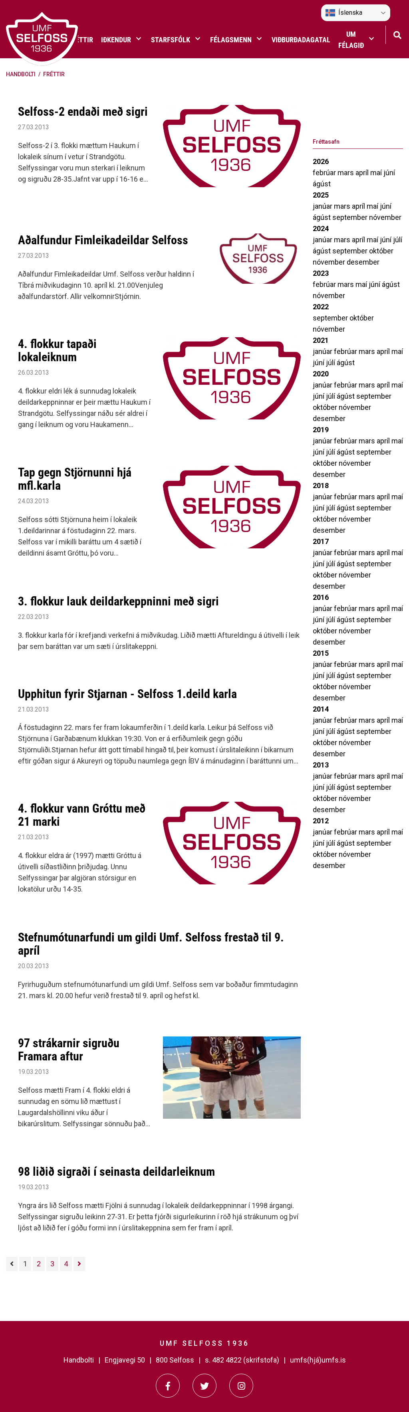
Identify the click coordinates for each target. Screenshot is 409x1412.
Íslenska (350, 12)
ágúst (322, 184)
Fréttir (54, 74)
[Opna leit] (397, 34)
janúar (323, 206)
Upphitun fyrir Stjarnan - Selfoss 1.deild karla (127, 694)
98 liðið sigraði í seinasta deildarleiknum (116, 1172)
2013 (321, 765)
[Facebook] (168, 1386)
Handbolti (21, 74)
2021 (321, 340)
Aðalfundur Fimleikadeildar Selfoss (103, 240)
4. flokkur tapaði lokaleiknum (57, 350)
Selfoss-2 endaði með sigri (83, 112)
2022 (321, 307)
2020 (321, 374)
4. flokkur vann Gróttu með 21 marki (81, 815)
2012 (321, 821)
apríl (362, 172)
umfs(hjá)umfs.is (318, 1360)
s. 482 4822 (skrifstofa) (242, 1360)
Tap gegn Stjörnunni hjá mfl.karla (74, 478)
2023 (321, 273)
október (381, 251)
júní (389, 172)
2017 (321, 541)
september (350, 217)
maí (376, 172)
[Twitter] (204, 1386)
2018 (321, 485)
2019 (321, 429)
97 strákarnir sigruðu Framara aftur (68, 1049)
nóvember (385, 217)
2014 (321, 709)
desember (363, 262)
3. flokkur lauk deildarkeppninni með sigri (118, 601)
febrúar (325, 172)
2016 (321, 597)
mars (346, 172)
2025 (321, 195)
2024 (321, 228)
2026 (321, 161)
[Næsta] (79, 1264)
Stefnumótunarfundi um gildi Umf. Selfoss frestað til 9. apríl (151, 943)
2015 (321, 653)
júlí (397, 239)
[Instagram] (241, 1386)
